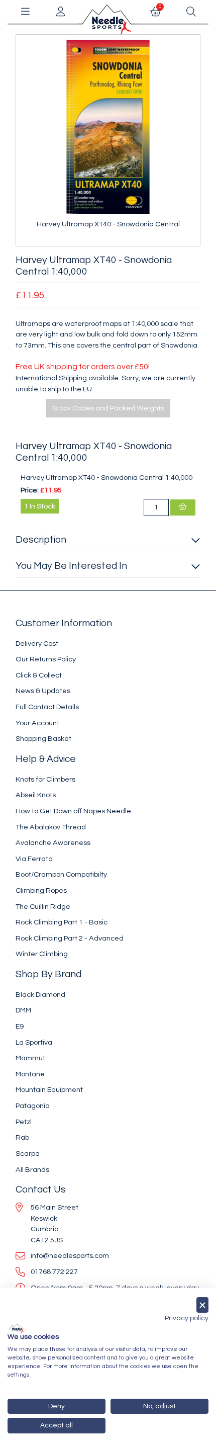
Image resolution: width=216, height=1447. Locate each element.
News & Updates (43, 691)
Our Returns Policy (46, 659)
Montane (30, 1074)
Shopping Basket (43, 738)
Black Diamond (40, 994)
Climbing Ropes (41, 890)
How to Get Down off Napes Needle (73, 811)
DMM (23, 1010)
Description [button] (41, 540)
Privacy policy (186, 1318)
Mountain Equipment (49, 1089)
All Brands (32, 1169)
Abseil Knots (36, 795)
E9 (20, 1026)
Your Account (37, 723)
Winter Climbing (42, 954)
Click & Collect (39, 675)
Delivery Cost (37, 643)
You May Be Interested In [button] (71, 566)
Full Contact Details (47, 707)
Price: (30, 490)
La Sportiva (34, 1042)
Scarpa (28, 1153)
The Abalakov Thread (51, 827)
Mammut (30, 1058)
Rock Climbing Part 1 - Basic (61, 922)
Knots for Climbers (45, 779)
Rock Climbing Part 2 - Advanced (70, 938)
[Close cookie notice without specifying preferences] (202, 1305)
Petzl (24, 1122)
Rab (22, 1137)
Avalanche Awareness (53, 842)
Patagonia (33, 1106)
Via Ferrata (34, 859)
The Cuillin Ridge (43, 906)
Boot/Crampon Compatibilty (61, 874)
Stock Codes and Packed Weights (108, 408)
